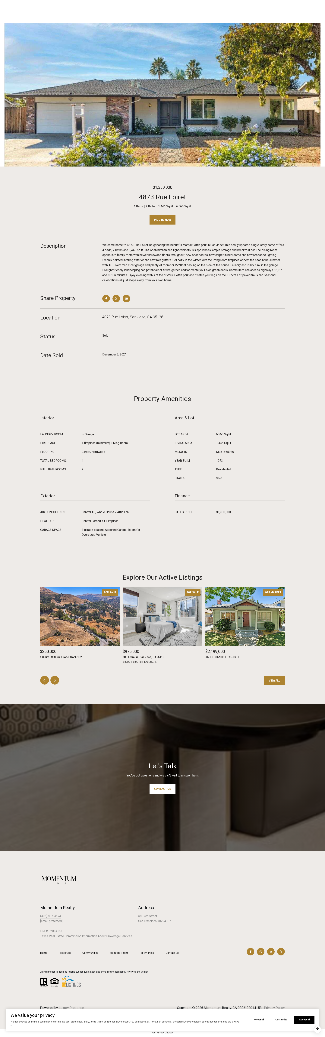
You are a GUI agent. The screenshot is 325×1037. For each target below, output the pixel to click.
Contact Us (172, 952)
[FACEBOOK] (250, 951)
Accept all (304, 1019)
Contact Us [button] (162, 788)
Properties (65, 952)
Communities (90, 952)
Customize (281, 1019)
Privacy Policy (274, 1008)
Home (43, 952)
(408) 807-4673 (50, 916)
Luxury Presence (71, 1008)
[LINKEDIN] (271, 951)
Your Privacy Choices (163, 1032)
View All (274, 680)
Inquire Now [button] (162, 219)
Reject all (259, 1019)
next (54, 680)
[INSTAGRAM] (260, 951)
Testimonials (146, 952)
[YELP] (281, 951)
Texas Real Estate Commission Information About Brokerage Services (86, 936)
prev (44, 680)
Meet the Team (119, 952)
